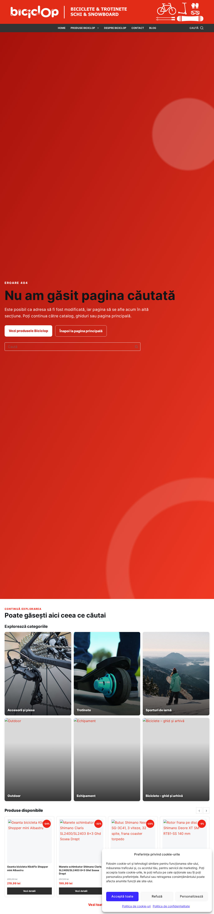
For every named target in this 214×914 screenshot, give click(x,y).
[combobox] (68, 346)
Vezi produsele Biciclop (28, 331)
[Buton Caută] (136, 347)
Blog (152, 27)
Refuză (157, 896)
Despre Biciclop (115, 27)
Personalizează (191, 896)
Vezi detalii (29, 891)
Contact (137, 27)
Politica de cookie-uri (136, 906)
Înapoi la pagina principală (81, 331)
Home (61, 27)
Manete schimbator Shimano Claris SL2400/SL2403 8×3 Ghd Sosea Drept (80, 870)
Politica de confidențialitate (171, 906)
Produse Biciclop (83, 27)
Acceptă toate (122, 896)
